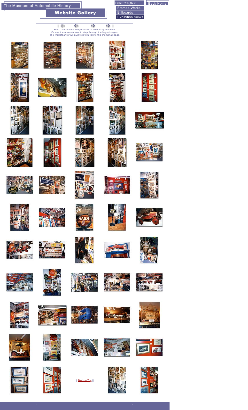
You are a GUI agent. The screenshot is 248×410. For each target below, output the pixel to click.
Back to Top (85, 380)
